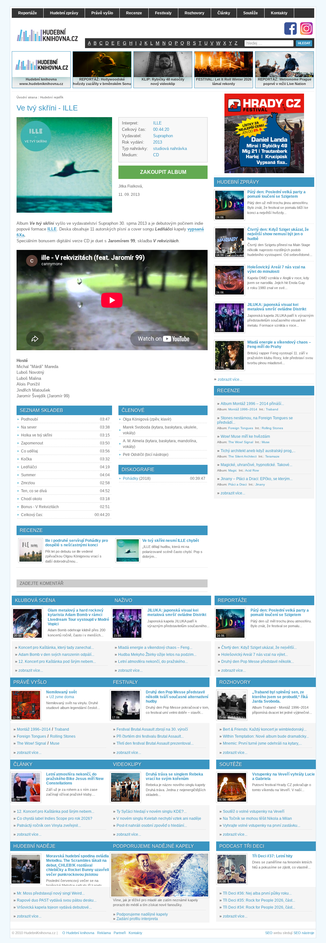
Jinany (260, 484)
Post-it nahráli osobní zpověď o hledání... (152, 825)
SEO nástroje (304, 933)
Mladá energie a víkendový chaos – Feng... (155, 647)
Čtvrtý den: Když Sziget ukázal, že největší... (259, 647)
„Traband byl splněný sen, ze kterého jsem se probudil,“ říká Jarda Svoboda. (280, 697)
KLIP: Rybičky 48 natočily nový (163, 81)
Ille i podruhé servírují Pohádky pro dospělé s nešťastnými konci (76, 542)
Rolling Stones (272, 428)
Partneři (120, 933)
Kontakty (135, 933)
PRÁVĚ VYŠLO (30, 682)
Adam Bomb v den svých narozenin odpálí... (56, 654)
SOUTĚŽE (230, 764)
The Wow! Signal (240, 442)
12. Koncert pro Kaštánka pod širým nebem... (57, 661)
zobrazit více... (230, 379)
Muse (266, 442)
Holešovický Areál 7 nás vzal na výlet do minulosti (276, 269)
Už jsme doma (61, 697)
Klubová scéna (35, 600)
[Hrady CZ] (264, 133)
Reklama (104, 933)
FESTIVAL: (205, 79)
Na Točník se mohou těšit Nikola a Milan (257, 818)
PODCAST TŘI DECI (241, 846)
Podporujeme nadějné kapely (142, 914)
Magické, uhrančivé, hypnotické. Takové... (256, 465)
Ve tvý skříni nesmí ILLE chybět (170, 540)
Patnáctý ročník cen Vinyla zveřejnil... (49, 825)
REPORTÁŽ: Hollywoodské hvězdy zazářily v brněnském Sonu (102, 81)
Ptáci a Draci (237, 484)
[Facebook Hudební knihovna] (290, 28)
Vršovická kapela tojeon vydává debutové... (54, 907)
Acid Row (252, 470)
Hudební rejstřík (51, 97)
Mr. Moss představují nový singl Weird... (51, 893)
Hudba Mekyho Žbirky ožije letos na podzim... (157, 654)
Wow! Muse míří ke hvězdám (245, 436)
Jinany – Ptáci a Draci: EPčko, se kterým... (257, 479)
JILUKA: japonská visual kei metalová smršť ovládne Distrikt (276, 306)
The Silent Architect (242, 456)
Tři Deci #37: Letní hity (272, 856)
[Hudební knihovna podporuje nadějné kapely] (159, 875)
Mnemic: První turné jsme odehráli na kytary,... (262, 743)
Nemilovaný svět (61, 692)
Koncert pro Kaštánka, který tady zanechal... (56, 647)
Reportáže (232, 600)
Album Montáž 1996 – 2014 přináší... (252, 403)
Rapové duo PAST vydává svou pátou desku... (56, 900)
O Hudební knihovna (78, 933)
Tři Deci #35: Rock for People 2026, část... (259, 900)
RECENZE (228, 390)
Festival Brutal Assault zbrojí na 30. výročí (152, 729)
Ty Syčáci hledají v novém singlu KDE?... (152, 811)
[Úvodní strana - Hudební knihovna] (51, 31)
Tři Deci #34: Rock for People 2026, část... (259, 907)
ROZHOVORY (235, 682)
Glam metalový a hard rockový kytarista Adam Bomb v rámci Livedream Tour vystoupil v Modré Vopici (78, 617)
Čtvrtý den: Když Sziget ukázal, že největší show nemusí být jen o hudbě (278, 234)
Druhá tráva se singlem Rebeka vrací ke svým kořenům (174, 776)
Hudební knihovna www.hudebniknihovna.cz (41, 81)
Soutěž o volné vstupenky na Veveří (253, 811)
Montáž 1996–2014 (242, 409)
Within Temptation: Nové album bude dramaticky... (266, 736)
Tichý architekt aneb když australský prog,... (258, 451)
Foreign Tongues (240, 428)
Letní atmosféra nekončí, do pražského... (153, 661)
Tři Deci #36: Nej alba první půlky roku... (257, 893)
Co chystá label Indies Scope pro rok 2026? (54, 818)
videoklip (167, 84)
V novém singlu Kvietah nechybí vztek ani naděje (159, 818)
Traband (272, 409)
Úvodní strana (27, 97)
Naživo (123, 600)
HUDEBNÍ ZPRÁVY (238, 182)
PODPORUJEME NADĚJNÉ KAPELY (153, 846)
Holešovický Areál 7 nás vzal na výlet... (254, 654)
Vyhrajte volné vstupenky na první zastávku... (261, 825)
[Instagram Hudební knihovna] (306, 28)
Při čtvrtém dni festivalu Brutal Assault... (150, 736)
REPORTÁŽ (267, 79)
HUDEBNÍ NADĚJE (34, 846)
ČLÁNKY (22, 764)
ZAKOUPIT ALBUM (163, 172)
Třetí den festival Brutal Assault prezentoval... (155, 743)
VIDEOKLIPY (127, 764)
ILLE (157, 123)
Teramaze (272, 456)
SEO (269, 933)
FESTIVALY (125, 682)
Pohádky (130, 478)
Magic (232, 470)
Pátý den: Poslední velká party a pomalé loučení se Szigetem (276, 194)
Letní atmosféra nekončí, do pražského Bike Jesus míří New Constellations (74, 779)
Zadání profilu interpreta (137, 919)
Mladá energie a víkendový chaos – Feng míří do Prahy (279, 344)
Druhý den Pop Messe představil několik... (257, 661)
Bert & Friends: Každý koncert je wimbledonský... (265, 729)
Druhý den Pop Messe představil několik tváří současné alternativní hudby (177, 697)
